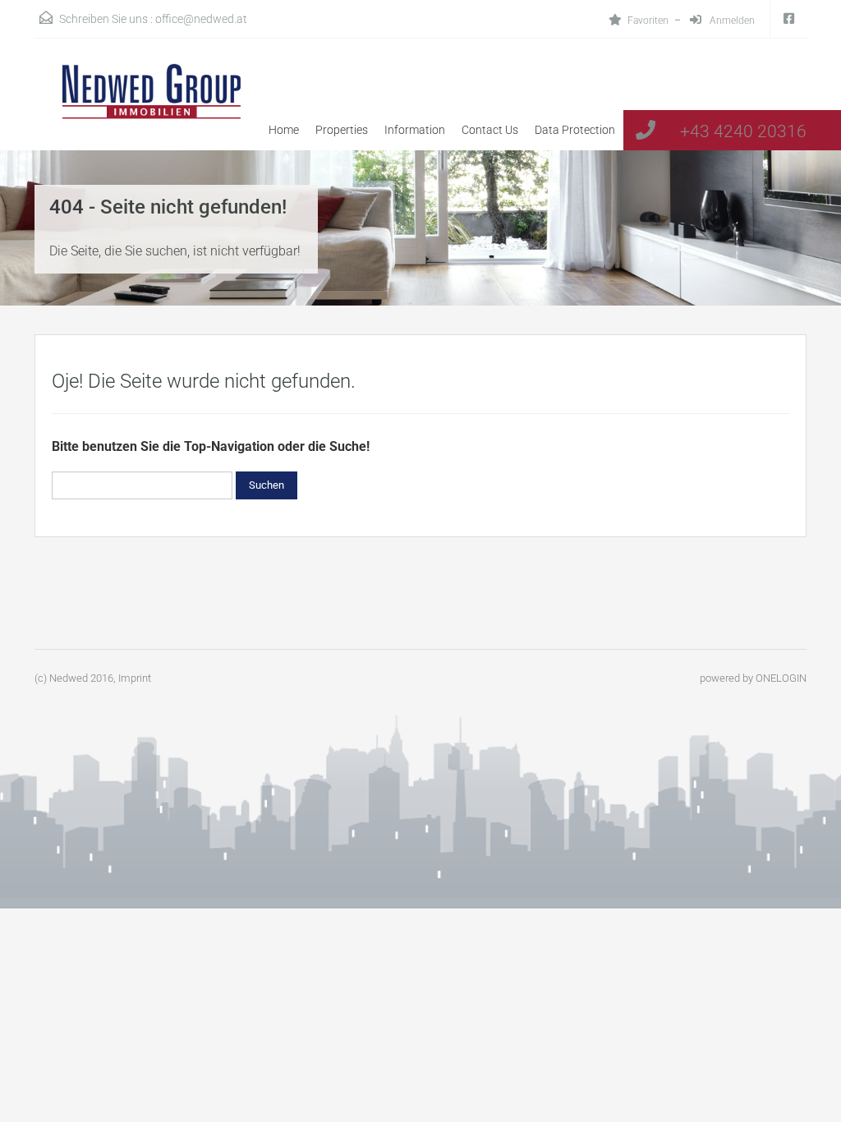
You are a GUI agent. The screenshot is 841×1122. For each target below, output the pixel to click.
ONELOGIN (781, 678)
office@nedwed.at (201, 18)
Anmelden (731, 20)
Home (284, 129)
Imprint (134, 678)
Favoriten (648, 20)
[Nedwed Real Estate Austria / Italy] (141, 106)
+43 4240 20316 (743, 131)
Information (414, 129)
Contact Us (490, 129)
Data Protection (575, 129)
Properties (341, 129)
